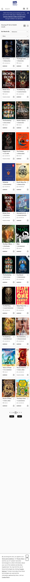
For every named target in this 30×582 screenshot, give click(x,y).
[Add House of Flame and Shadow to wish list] (14, 406)
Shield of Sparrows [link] (22, 120)
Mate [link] (18, 244)
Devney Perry (21, 122)
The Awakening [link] (21, 89)
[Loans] (24, 9)
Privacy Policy (20, 559)
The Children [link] (20, 151)
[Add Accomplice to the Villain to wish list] (28, 221)
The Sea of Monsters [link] (8, 244)
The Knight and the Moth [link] (22, 59)
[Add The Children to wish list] (28, 159)
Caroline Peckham (22, 91)
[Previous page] (10, 413)
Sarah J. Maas (21, 369)
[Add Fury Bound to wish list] (28, 282)
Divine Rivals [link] (6, 59)
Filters (4, 36)
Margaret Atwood (22, 338)
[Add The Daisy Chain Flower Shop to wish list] (28, 406)
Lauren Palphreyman (8, 308)
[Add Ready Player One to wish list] (28, 313)
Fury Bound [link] (20, 275)
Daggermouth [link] (6, 151)
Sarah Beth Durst (8, 338)
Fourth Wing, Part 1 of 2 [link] (22, 182)
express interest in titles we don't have (14, 17)
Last (20, 416)
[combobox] (12, 9)
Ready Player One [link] (21, 306)
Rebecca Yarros (21, 184)
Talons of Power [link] (7, 367)
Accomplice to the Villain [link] (22, 213)
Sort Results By (5, 31)
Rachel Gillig (21, 60)
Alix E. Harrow (7, 122)
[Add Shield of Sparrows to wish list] (28, 128)
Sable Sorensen (21, 277)
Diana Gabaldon (7, 184)
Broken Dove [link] (6, 89)
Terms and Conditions (8, 559)
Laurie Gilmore (21, 400)
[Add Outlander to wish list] (14, 190)
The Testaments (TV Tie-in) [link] (22, 337)
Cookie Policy (6, 577)
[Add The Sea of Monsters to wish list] (14, 252)
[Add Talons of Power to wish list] (14, 375)
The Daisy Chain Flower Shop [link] (22, 398)
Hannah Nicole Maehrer (23, 215)
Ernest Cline (20, 308)
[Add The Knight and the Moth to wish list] (28, 66)
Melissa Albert (21, 153)
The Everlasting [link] (7, 120)
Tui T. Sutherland (7, 369)
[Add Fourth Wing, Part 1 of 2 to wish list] (28, 190)
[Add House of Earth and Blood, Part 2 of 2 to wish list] (28, 375)
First (12, 416)
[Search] (2, 9)
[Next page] (21, 413)
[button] (25, 26)
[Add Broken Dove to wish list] (14, 97)
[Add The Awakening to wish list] (28, 97)
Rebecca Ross (7, 60)
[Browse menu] (27, 9)
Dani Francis (7, 91)
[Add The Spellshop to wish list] (14, 344)
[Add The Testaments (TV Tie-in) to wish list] (28, 344)
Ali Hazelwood (21, 246)
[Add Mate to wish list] (28, 252)
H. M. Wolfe (6, 153)
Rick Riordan (7, 246)
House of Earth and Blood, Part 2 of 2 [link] (22, 367)
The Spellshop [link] (7, 337)
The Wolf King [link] (6, 306)
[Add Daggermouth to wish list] (14, 159)
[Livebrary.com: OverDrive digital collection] (15, 3)
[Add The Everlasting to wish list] (14, 128)
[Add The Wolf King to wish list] (14, 313)
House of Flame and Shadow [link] (8, 398)
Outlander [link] (5, 182)
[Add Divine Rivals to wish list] (14, 66)
